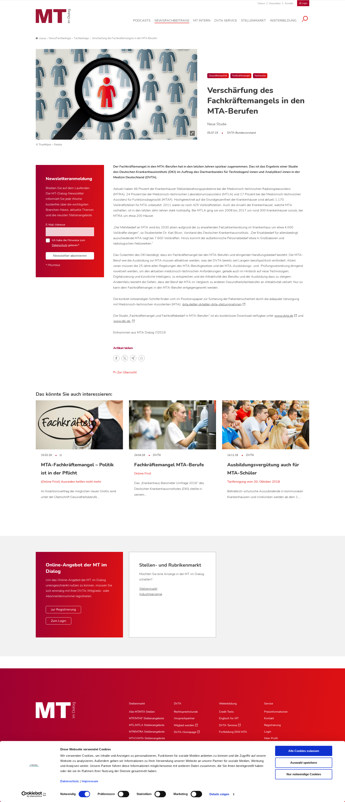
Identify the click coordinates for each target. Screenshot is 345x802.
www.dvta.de (284, 316)
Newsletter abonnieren (70, 256)
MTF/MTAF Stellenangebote (146, 718)
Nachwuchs (260, 75)
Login (267, 732)
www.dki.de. (122, 321)
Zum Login (58, 621)
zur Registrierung (63, 609)
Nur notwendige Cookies (304, 774)
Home (42, 38)
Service (268, 703)
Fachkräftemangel (241, 75)
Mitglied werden (184, 725)
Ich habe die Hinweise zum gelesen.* (68, 242)
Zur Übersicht (126, 372)
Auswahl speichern (303, 762)
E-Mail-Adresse (55, 225)
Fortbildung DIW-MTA (233, 732)
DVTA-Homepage (185, 732)
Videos (261, 3)
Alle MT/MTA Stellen (142, 712)
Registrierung (272, 725)
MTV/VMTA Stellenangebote (147, 738)
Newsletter (275, 3)
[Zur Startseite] (53, 16)
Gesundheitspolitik (218, 75)
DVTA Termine (228, 725)
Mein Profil (271, 738)
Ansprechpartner (184, 718)
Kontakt (289, 3)
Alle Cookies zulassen (303, 751)
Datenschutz (69, 781)
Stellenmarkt (148, 589)
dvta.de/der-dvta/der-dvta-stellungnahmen (212, 304)
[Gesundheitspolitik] (116, 94)
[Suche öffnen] (304, 19)
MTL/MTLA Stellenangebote (146, 725)
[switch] (120, 793)
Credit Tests (226, 712)
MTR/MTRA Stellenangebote (147, 732)
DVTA (177, 703)
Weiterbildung (228, 703)
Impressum (90, 781)
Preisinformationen (276, 712)
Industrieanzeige (150, 594)
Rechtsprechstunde (186, 712)
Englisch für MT (229, 718)
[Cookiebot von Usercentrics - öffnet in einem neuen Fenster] (33, 794)
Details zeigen (219, 794)
